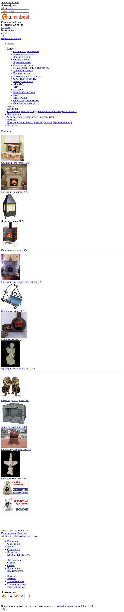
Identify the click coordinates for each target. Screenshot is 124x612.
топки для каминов (23, 81)
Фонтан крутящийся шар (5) (16, 449)
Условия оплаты (24, 122)
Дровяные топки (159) (12, 221)
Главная (5, 131)
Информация (14, 114)
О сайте (11, 117)
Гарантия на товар (62, 122)
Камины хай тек (21, 73)
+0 (2, 35)
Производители (46, 117)
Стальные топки (21, 59)
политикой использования (66, 606)
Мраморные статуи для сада (27, 76)
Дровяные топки (22, 57)
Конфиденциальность (65, 111)
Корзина (5, 27)
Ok (3, 609)
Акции (10, 106)
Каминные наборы (23, 70)
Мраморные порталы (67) (14, 192)
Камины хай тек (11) (11, 339)
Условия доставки (43, 122)
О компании (13, 111)
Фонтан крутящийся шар (26, 100)
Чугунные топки (22, 62)
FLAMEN (18, 89)
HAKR (16, 95)
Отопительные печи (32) (14, 250)
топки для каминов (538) (14, 427)
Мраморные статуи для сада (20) (18, 368)
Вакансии (48, 111)
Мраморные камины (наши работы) (31, 68)
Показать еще (20, 98)
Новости (25, 111)
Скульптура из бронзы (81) (15, 400)
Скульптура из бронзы (24, 78)
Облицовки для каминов (26, 51)
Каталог (11, 48)
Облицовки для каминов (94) (16, 163)
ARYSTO (18, 84)
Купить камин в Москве (13, 533)
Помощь (11, 119)
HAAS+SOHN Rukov (24, 92)
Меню (10, 43)
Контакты (12, 125)
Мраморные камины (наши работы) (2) (21, 282)
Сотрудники (36, 111)
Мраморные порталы (24, 54)
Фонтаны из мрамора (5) (14, 478)
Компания (12, 108)
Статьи (19, 117)
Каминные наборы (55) (13, 311)
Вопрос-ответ (31, 117)
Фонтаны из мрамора (24, 103)
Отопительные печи (23, 65)
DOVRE (17, 87)
